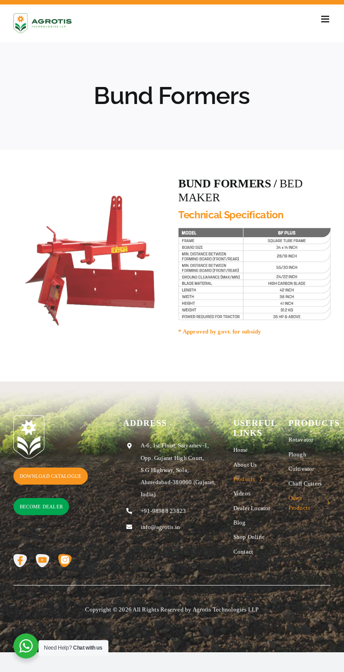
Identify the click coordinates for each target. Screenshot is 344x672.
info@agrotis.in (161, 527)
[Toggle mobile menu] (326, 19)
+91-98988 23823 (163, 510)
